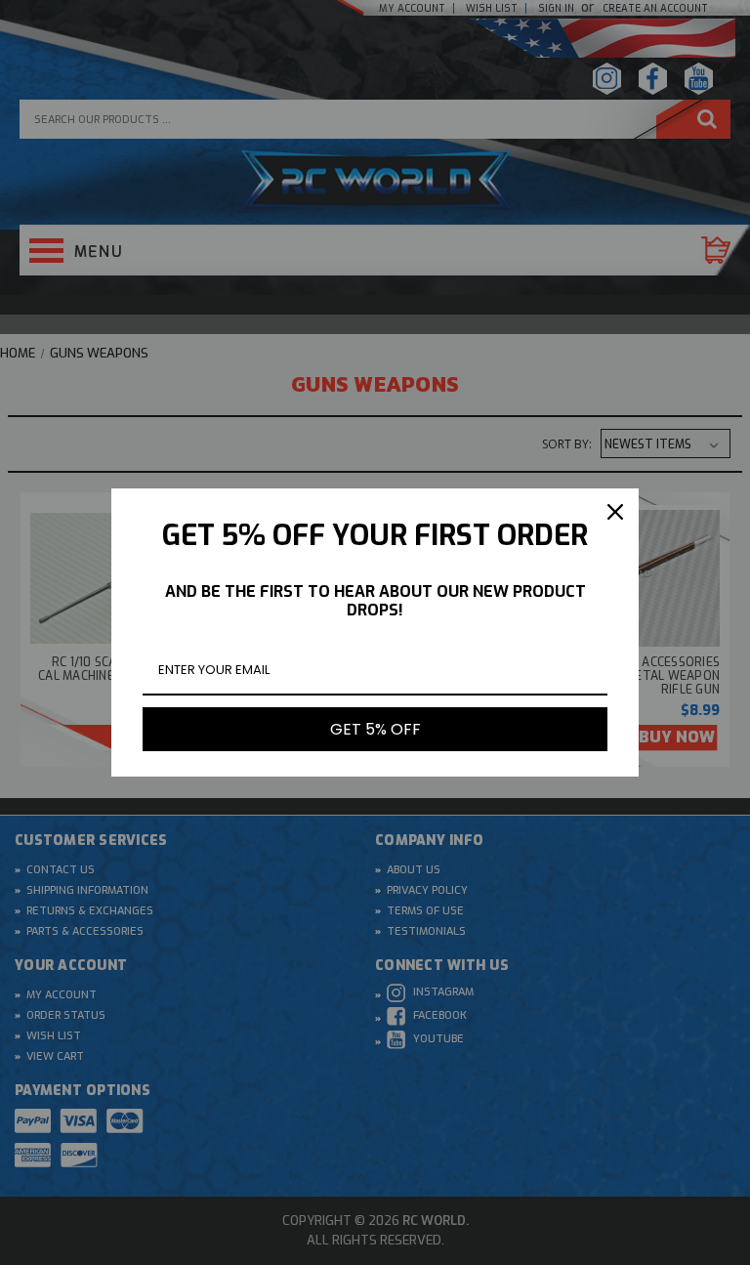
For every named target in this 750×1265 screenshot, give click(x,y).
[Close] (615, 511)
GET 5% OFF (375, 729)
